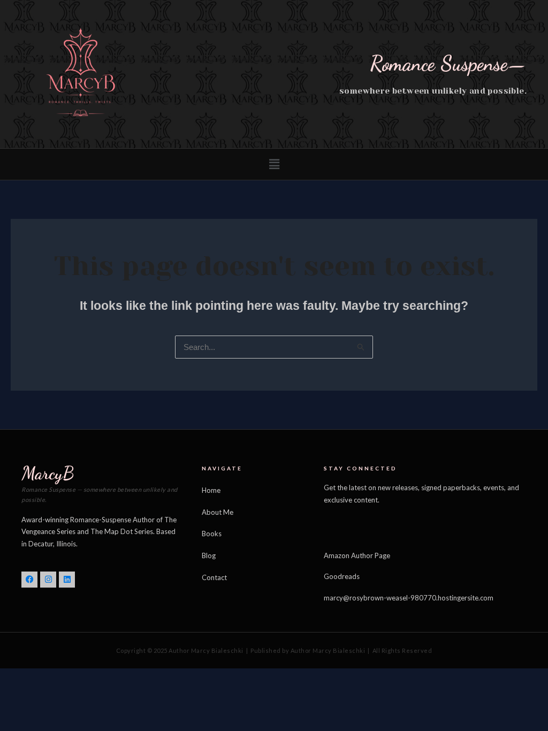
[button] (274, 164)
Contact (214, 577)
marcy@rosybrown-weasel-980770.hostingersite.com (408, 597)
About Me (217, 512)
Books (212, 533)
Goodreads (342, 576)
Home (211, 490)
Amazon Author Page (357, 555)
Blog (209, 555)
